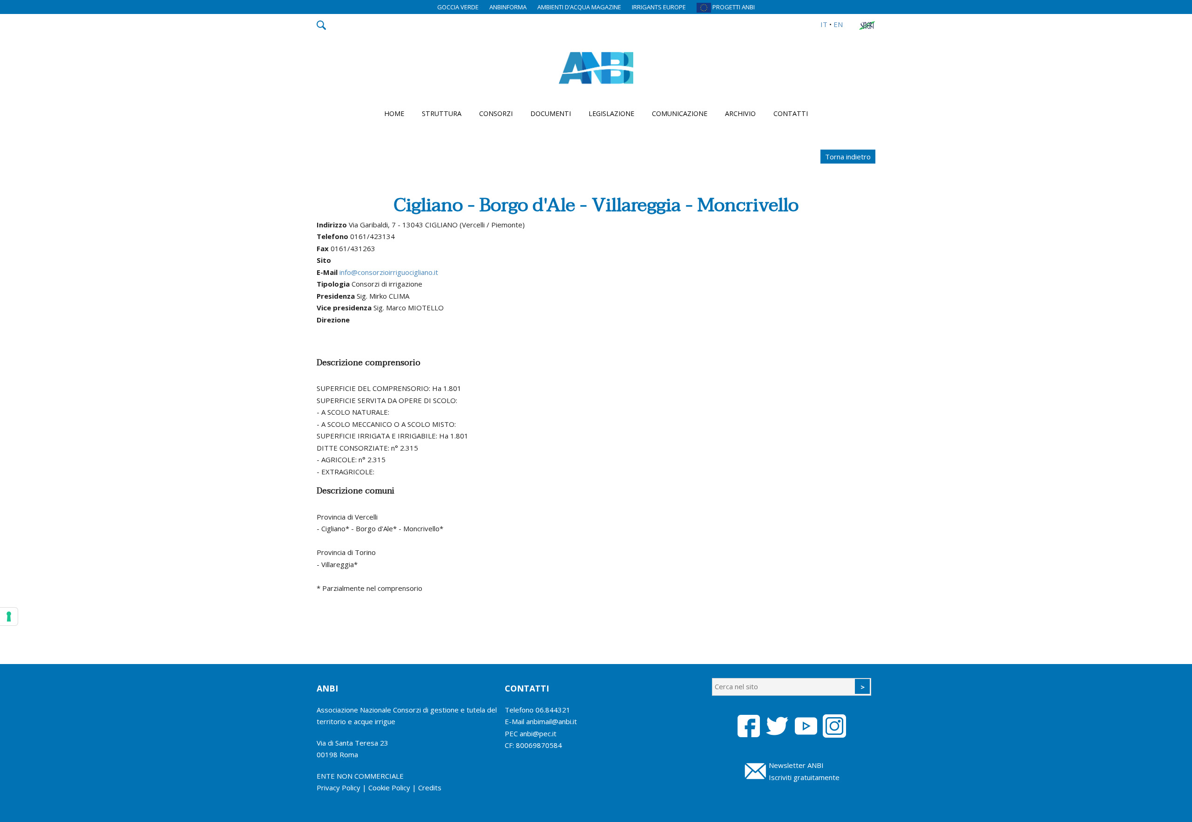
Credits (429, 787)
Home (394, 113)
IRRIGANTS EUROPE (659, 7)
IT (823, 24)
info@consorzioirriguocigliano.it (388, 272)
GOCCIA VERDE (458, 7)
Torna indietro (848, 156)
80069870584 (539, 745)
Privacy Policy (338, 787)
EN (838, 24)
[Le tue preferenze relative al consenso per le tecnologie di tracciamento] (9, 616)
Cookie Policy (389, 787)
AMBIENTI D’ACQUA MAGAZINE (579, 7)
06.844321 (552, 709)
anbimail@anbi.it (551, 721)
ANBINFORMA (508, 7)
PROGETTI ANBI (733, 7)
